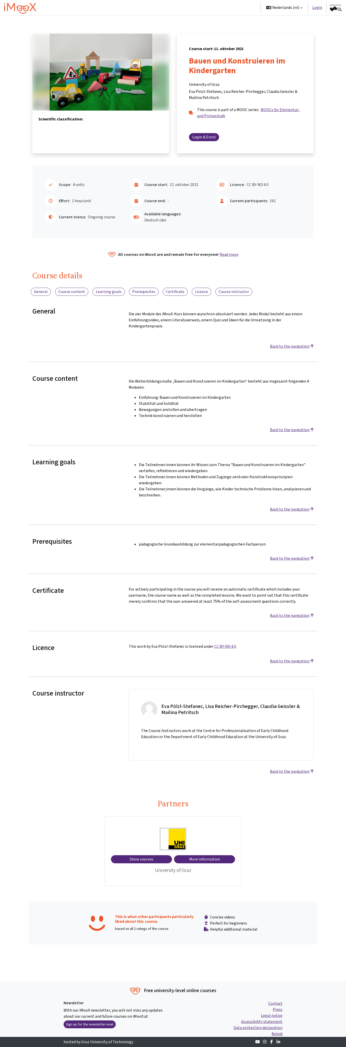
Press (277, 1009)
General (41, 291)
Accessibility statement (261, 1021)
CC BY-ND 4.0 (225, 646)
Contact (275, 1003)
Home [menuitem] (167, 7)
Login (317, 7)
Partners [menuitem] (244, 7)
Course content (71, 291)
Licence (201, 291)
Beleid (277, 1033)
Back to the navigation (290, 346)
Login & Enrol (204, 137)
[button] (284, 7)
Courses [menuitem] (186, 7)
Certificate (175, 291)
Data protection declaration (258, 1027)
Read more (229, 254)
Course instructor (234, 291)
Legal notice (271, 1015)
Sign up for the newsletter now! (89, 1024)
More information (204, 859)
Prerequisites (143, 291)
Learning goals (109, 291)
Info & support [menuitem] (214, 7)
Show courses (141, 859)
